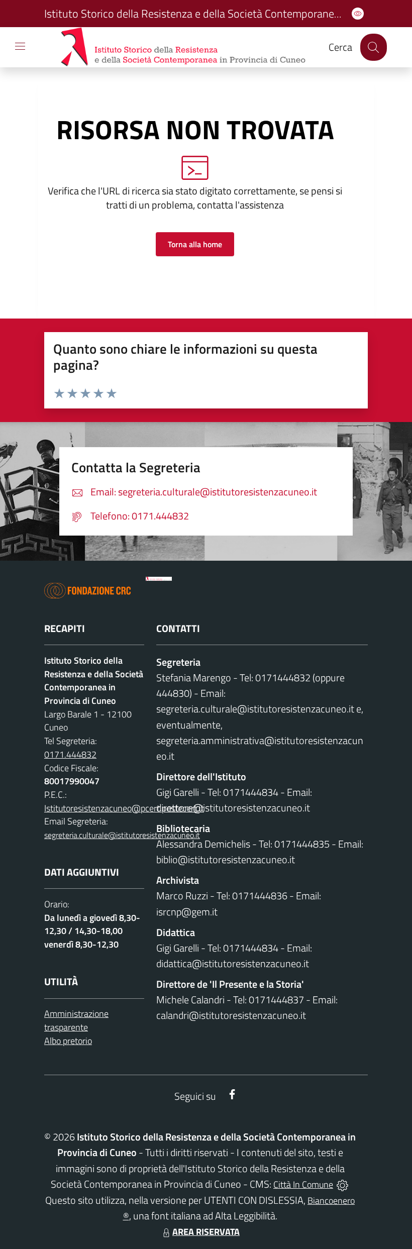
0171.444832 (70, 754)
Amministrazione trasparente (76, 1020)
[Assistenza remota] (342, 1184)
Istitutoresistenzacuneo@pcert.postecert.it (124, 808)
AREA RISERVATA (206, 1231)
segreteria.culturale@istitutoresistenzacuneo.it (122, 835)
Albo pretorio (68, 1041)
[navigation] (20, 46)
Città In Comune (303, 1184)
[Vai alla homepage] (159, 579)
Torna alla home (195, 244)
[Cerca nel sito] (373, 47)
